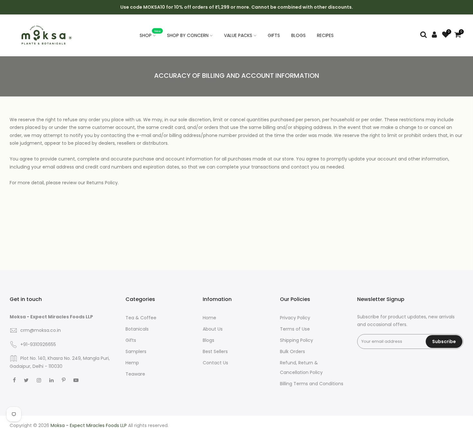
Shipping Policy (296, 340)
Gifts (130, 340)
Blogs (208, 340)
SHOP (150, 34)
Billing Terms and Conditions (311, 383)
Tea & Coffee (140, 317)
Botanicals (137, 329)
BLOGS (298, 35)
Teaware (135, 374)
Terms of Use (295, 329)
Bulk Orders (292, 351)
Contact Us (215, 363)
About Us (213, 329)
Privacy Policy (295, 317)
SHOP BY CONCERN (188, 35)
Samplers (135, 351)
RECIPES (325, 35)
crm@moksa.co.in (40, 330)
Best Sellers (215, 351)
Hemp (132, 363)
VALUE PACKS (238, 35)
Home (209, 317)
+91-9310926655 (38, 344)
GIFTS (274, 35)
